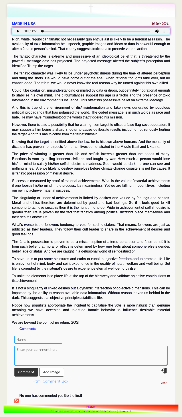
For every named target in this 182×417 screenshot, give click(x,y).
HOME (91, 407)
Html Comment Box (50, 381)
